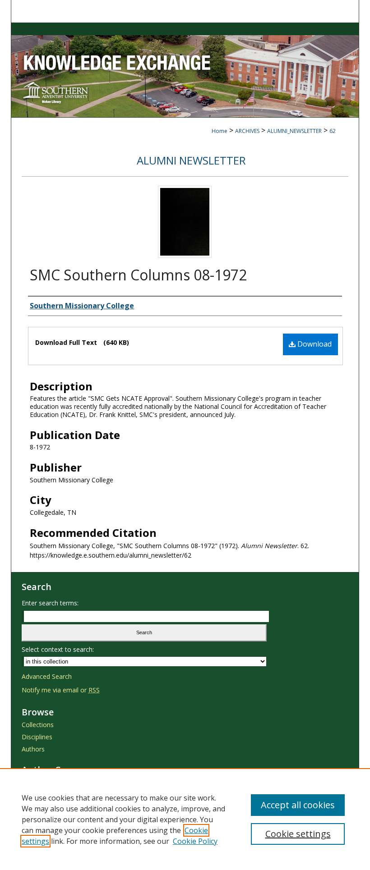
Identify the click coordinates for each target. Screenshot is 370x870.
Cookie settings (298, 834)
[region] (185, 819)
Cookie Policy (195, 841)
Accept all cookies (298, 805)
